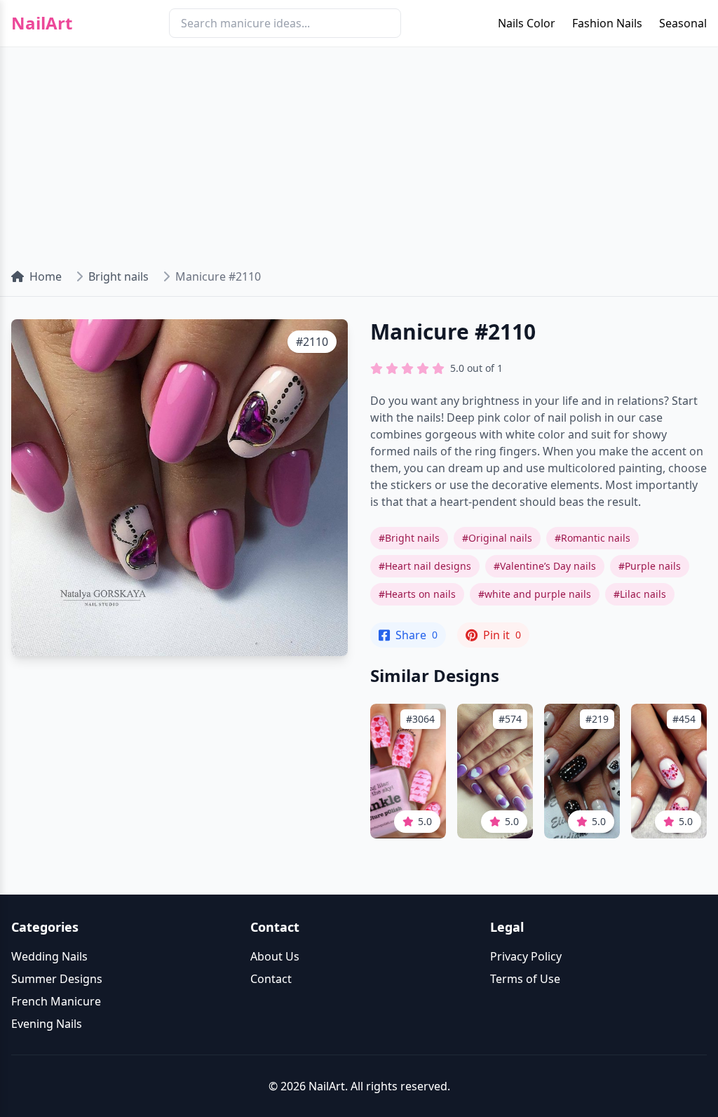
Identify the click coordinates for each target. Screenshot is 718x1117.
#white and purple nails (534, 594)
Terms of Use (525, 978)
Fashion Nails (607, 23)
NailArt (41, 23)
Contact (271, 978)
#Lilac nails (640, 594)
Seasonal (683, 23)
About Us (274, 956)
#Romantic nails (592, 537)
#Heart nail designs (425, 566)
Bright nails (118, 276)
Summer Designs (56, 978)
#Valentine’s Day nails (545, 566)
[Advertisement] (359, 151)
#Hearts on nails (417, 594)
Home (45, 276)
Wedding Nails (49, 956)
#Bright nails (409, 537)
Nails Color (526, 23)
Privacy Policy (526, 956)
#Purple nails (649, 566)
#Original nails (497, 537)
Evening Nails (46, 1023)
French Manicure (56, 1001)
